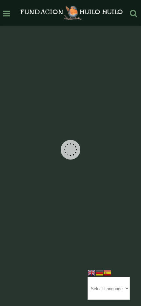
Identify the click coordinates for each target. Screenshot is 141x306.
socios (36, 223)
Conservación (73, 184)
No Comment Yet (67, 207)
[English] (91, 272)
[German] (99, 272)
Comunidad (49, 184)
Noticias (38, 192)
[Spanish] (107, 272)
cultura (90, 215)
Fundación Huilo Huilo (47, 200)
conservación (70, 215)
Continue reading (70, 163)
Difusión (95, 184)
